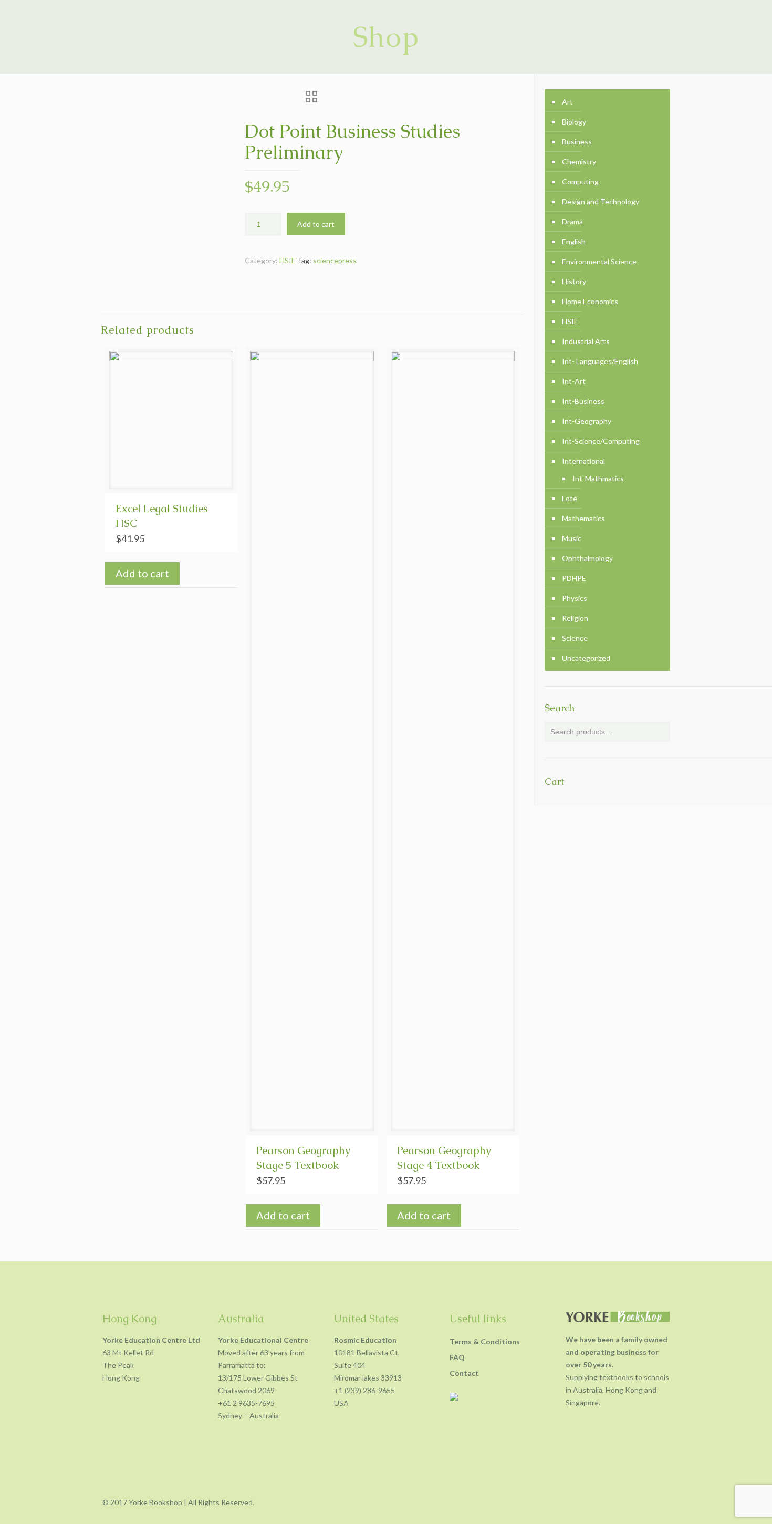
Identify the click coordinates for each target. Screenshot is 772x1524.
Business (577, 141)
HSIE (287, 260)
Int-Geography (586, 421)
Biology (574, 121)
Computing (580, 181)
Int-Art (574, 381)
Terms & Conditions (485, 1341)
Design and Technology (600, 201)
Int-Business (583, 401)
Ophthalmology (587, 558)
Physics (574, 598)
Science (575, 638)
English (574, 241)
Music (571, 538)
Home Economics (590, 301)
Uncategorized (586, 658)
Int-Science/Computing (601, 441)
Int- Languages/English (600, 361)
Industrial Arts (586, 341)
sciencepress (335, 260)
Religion (575, 618)
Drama (572, 221)
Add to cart (316, 224)
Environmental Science (599, 261)
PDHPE (574, 578)
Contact (464, 1373)
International (583, 461)
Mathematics (583, 518)
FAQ (457, 1357)
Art (567, 101)
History (574, 281)
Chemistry (579, 161)
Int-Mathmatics (598, 478)
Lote (569, 498)
